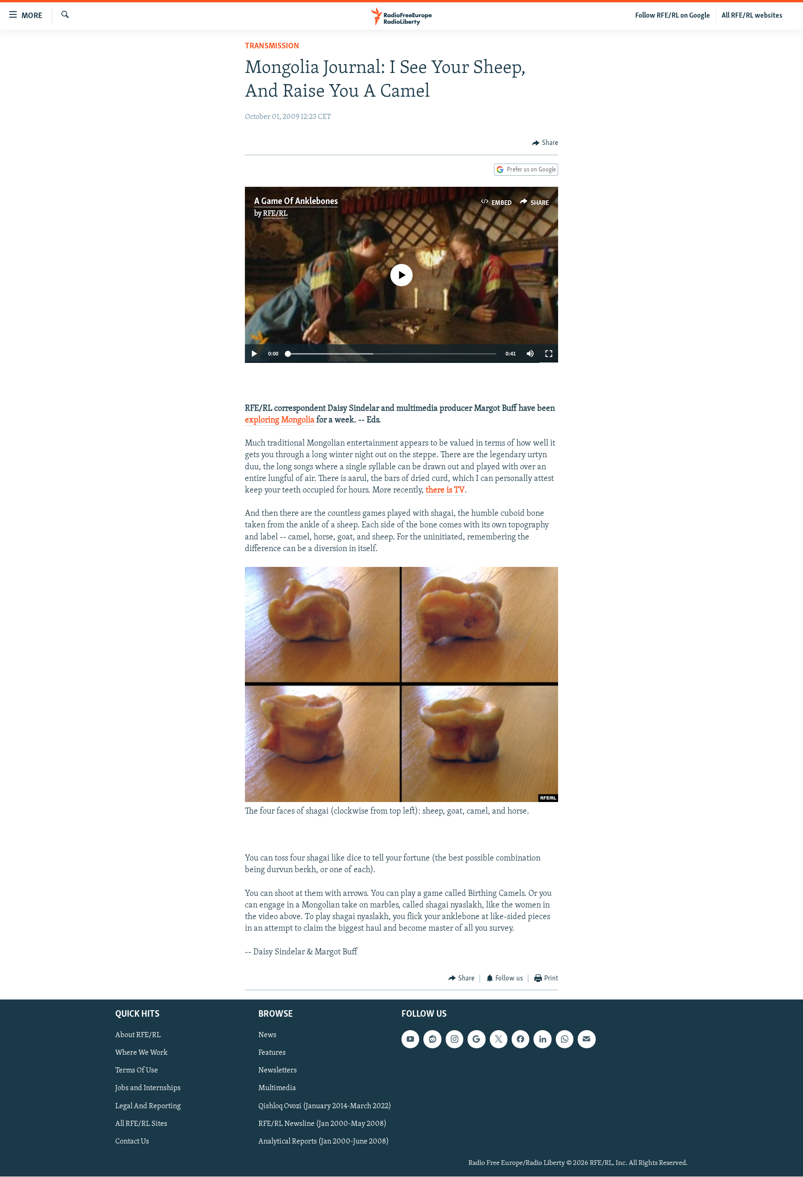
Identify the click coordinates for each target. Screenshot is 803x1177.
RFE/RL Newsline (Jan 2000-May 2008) (322, 1124)
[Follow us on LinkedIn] (542, 1039)
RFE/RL (275, 213)
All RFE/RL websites (752, 16)
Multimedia (277, 1088)
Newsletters (277, 1071)
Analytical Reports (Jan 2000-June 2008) (323, 1141)
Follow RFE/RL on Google (672, 16)
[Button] (545, 143)
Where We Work (141, 1053)
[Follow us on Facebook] (520, 1039)
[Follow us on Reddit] (432, 1039)
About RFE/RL (138, 1035)
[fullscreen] (549, 353)
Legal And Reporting (148, 1106)
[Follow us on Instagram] (454, 1039)
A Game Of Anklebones (296, 201)
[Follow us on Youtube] (410, 1039)
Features (272, 1053)
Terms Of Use (136, 1071)
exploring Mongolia (280, 420)
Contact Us (132, 1141)
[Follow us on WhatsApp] (564, 1039)
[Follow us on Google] (476, 1039)
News (267, 1035)
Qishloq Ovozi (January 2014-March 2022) (324, 1106)
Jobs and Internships (148, 1088)
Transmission (272, 46)
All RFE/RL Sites (141, 1124)
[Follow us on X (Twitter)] (498, 1039)
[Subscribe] (586, 1039)
